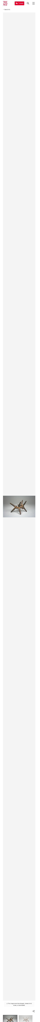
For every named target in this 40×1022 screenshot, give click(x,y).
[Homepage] (5, 3)
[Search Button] (28, 3)
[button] (33, 1011)
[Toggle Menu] (33, 3)
